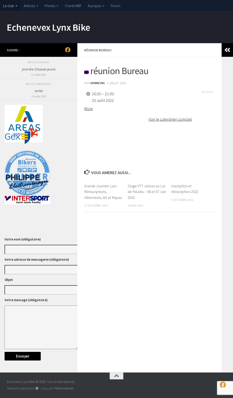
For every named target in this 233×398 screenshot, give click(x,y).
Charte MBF (73, 5)
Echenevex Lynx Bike (48, 27)
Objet (9, 280)
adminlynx (97, 83)
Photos (50, 5)
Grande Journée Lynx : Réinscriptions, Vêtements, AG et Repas (103, 191)
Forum (115, 5)
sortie (38, 93)
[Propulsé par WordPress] (36, 388)
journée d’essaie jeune (39, 71)
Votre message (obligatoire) (26, 300)
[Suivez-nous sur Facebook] (68, 50)
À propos (94, 5)
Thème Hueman (63, 388)
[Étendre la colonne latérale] (227, 50)
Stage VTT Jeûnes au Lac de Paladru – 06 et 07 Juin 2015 (147, 191)
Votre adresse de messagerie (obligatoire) (37, 259)
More (88, 108)
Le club (8, 5)
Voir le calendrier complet (170, 119)
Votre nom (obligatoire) (23, 239)
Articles (29, 5)
